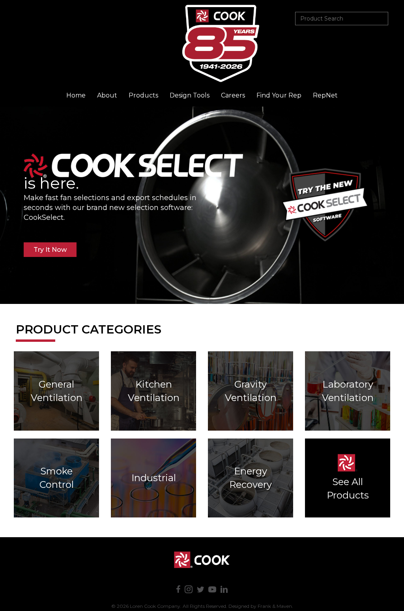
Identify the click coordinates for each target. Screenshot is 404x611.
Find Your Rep (278, 95)
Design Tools (189, 95)
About (107, 95)
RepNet (325, 95)
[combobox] (341, 18)
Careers (233, 95)
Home (76, 95)
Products (143, 95)
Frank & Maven (275, 606)
